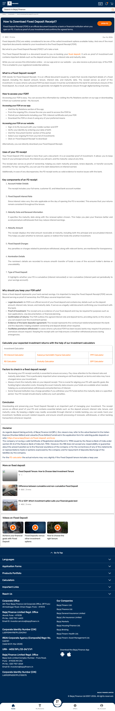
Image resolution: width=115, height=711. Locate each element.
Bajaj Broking (62, 629)
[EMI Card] (100, 3)
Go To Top (58, 553)
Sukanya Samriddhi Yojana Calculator (54, 355)
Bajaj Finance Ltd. (65, 609)
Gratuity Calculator (45, 361)
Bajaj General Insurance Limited (71, 613)
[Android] (62, 654)
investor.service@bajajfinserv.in (25, 621)
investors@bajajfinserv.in (22, 667)
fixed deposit (74, 54)
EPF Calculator (96, 361)
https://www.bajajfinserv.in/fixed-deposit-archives (31, 438)
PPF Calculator (97, 355)
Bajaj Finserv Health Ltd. (68, 634)
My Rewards (40, 709)
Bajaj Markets (63, 621)
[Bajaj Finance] (12, 3)
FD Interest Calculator (14, 355)
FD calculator (16, 457)
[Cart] (111, 4)
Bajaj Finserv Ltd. (64, 605)
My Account (102, 709)
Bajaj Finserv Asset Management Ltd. (73, 638)
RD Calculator (10, 361)
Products (57, 705)
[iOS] (69, 654)
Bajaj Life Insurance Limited (69, 617)
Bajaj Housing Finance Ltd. (68, 625)
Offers (75, 709)
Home (13, 709)
